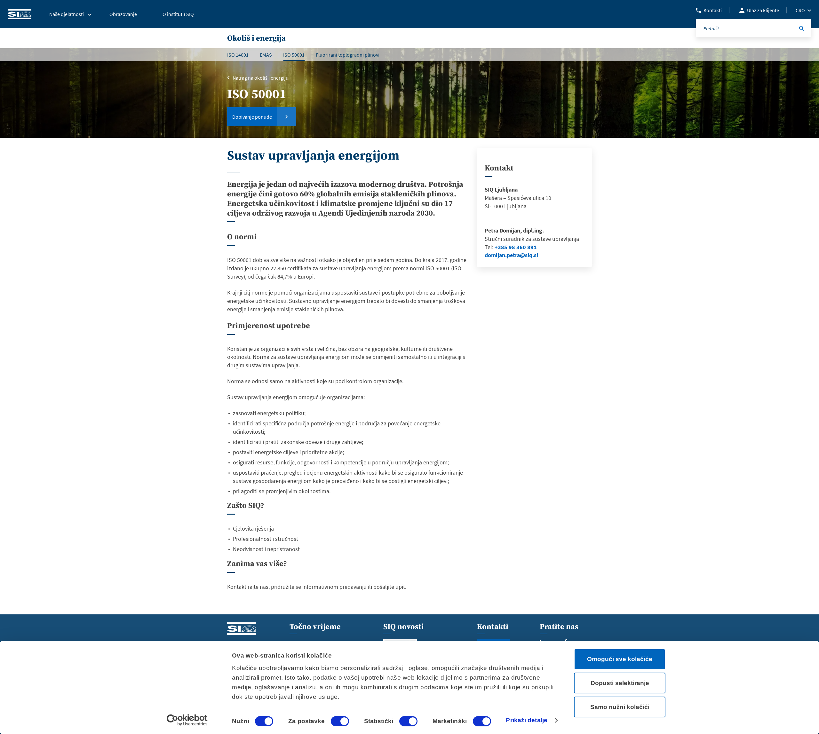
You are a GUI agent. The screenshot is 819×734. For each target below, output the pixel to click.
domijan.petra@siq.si (511, 255)
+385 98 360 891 (516, 247)
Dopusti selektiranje (620, 683)
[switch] (340, 721)
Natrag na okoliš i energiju (261, 78)
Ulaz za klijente (763, 10)
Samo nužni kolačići (619, 707)
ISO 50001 (294, 54)
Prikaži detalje (526, 720)
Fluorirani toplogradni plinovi (347, 54)
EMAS (266, 54)
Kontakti (713, 10)
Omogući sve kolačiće (619, 659)
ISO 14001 (238, 54)
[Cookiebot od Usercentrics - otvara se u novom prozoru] (187, 720)
